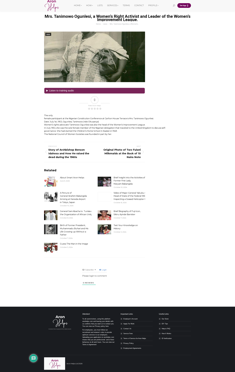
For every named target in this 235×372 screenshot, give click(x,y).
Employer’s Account (130, 319)
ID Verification (167, 338)
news (48, 34)
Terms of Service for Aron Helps (134, 338)
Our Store (165, 319)
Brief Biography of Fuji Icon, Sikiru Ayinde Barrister (127, 213)
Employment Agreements (132, 348)
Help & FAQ (166, 329)
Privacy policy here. (102, 326)
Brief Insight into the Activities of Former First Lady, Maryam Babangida (129, 180)
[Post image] (51, 181)
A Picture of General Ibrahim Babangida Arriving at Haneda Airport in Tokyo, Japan (73, 197)
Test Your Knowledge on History (126, 227)
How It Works (166, 333)
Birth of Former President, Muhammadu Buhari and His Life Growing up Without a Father (74, 230)
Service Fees (128, 333)
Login (104, 270)
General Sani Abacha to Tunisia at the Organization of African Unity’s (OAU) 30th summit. (86, 213)
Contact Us (127, 329)
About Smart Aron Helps (72, 177)
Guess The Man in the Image (74, 244)
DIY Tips (165, 324)
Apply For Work (128, 324)
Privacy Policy (128, 343)
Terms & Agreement (89, 344)
